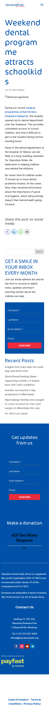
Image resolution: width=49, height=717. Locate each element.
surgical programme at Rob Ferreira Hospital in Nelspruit (20, 112)
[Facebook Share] (7, 231)
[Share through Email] (27, 231)
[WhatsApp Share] (20, 231)
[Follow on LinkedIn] (32, 646)
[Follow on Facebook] (16, 646)
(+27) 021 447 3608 (26, 633)
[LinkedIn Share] (14, 231)
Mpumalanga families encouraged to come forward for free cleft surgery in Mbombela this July (24, 404)
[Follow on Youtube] (27, 646)
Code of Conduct (18, 699)
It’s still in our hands (16, 413)
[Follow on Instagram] (22, 646)
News (21, 90)
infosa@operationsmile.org (25, 638)
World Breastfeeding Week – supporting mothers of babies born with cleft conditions (22, 380)
